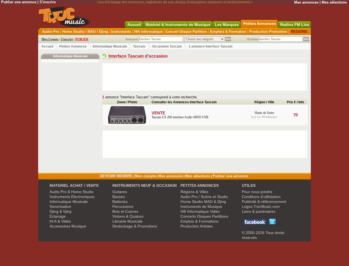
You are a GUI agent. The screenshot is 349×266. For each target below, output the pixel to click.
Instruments (121, 31)
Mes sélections (334, 2)
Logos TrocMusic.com (261, 206)
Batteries (120, 201)
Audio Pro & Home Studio (72, 192)
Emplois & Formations (199, 221)
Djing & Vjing (60, 211)
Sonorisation (60, 206)
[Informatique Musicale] (104, 56)
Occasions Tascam (167, 46)
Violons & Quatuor (128, 216)
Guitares (119, 192)
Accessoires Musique (68, 226)
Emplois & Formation (228, 31)
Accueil (47, 46)
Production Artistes (196, 226)
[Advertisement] (205, 77)
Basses (118, 196)
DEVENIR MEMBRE (116, 176)
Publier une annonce (18, 2)
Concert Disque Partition (186, 31)
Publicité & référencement (264, 201)
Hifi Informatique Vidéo (200, 211)
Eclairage (58, 216)
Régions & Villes (194, 192)
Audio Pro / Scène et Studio (204, 196)
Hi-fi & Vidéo (60, 221)
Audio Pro (50, 31)
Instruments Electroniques (72, 196)
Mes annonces (306, 2)
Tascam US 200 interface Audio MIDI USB (180, 115)
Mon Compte (50, 39)
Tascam (139, 46)
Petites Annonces (73, 46)
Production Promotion (268, 31)
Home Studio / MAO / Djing (85, 31)
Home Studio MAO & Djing (203, 201)
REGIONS (299, 31)
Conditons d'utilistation (261, 196)
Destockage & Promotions (134, 226)
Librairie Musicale (127, 221)
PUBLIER (81, 39)
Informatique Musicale (110, 46)
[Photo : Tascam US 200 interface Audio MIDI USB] (127, 123)
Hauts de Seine (264, 113)
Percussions (122, 206)
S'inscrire (48, 2)
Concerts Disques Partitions (204, 216)
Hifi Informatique (148, 31)
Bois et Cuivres (125, 211)
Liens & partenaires (258, 211)
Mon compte (145, 176)
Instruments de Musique (201, 206)
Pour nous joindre (257, 192)
